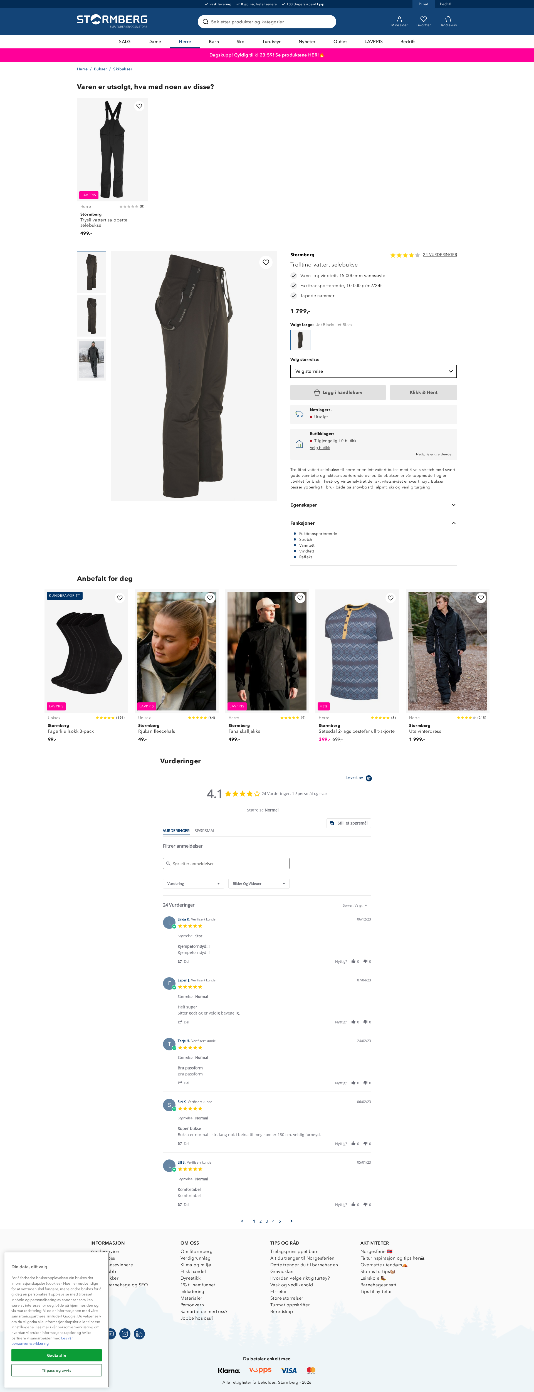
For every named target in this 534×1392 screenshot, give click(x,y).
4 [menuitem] (273, 1221)
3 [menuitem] (267, 1221)
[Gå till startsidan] (113, 21)
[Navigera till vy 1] (91, 272)
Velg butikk (320, 447)
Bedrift (407, 41)
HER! (313, 55)
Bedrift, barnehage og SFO (119, 1284)
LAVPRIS (374, 41)
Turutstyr (271, 41)
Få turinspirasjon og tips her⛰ (392, 1258)
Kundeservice (104, 1251)
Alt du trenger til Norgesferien (302, 1258)
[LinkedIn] (139, 1333)
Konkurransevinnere (111, 1264)
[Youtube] (110, 1333)
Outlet (340, 41)
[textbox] (370, 907)
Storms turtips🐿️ (378, 1271)
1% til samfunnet (198, 1284)
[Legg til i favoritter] (139, 106)
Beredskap (281, 1311)
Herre (185, 41)
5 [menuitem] (280, 1221)
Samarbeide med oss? (204, 1311)
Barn (214, 41)
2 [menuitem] (260, 1221)
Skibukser (122, 69)
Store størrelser (286, 1298)
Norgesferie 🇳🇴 (376, 1251)
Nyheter (307, 41)
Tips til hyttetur (376, 1291)
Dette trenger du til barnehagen (304, 1264)
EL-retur (278, 1291)
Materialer (191, 1298)
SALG (125, 41)
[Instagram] (124, 1333)
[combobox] (193, 883)
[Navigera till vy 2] (91, 316)
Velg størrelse (309, 371)
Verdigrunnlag (196, 1258)
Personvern (192, 1304)
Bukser (100, 69)
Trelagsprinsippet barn (294, 1251)
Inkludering (192, 1291)
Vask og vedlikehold (291, 1284)
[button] (186, 961)
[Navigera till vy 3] (91, 360)
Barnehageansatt (378, 1284)
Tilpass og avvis (56, 1370)
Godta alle (56, 1355)
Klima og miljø (196, 1264)
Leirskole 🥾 (373, 1278)
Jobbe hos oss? (197, 1318)
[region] (56, 1320)
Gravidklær (282, 1271)
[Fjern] (328, 21)
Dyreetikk (191, 1278)
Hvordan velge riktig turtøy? (300, 1278)
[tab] (349, 823)
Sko (240, 41)
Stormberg (302, 254)
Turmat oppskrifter (290, 1304)
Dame (155, 41)
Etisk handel (193, 1271)
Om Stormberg (197, 1251)
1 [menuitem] (254, 1221)
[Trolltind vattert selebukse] (300, 340)
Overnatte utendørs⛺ (384, 1264)
